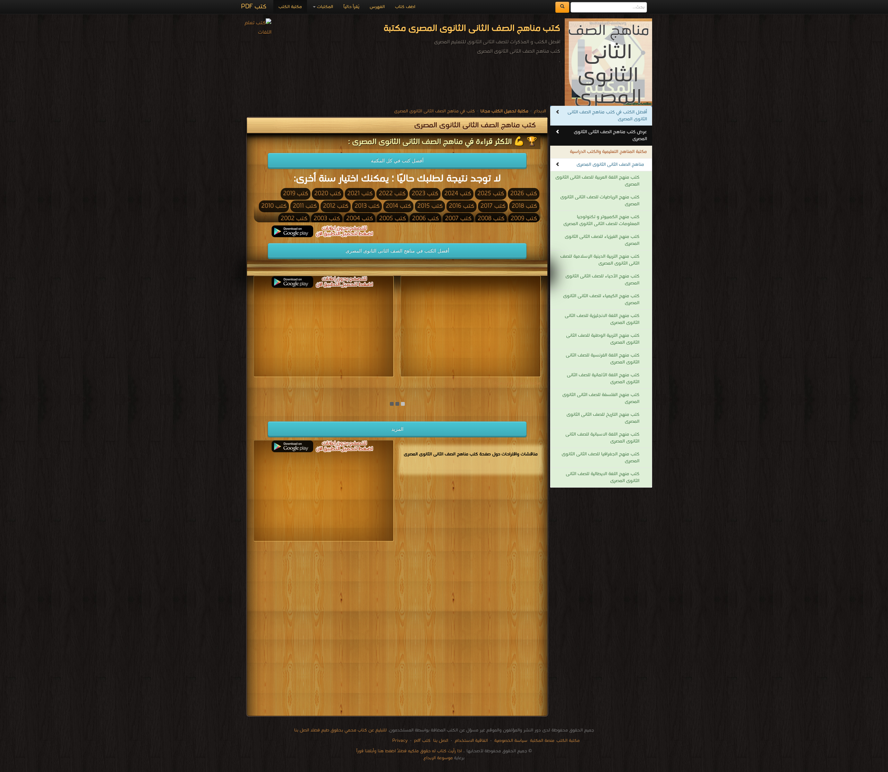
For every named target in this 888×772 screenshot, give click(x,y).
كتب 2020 (327, 193)
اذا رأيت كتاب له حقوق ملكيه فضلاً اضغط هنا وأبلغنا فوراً (409, 751)
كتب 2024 (457, 193)
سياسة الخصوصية (510, 741)
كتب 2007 (458, 218)
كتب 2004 (359, 218)
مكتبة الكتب (290, 7)
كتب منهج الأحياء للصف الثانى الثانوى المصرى (602, 280)
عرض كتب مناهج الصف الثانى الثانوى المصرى (610, 135)
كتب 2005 (392, 218)
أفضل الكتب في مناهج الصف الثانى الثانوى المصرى (397, 251)
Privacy (400, 741)
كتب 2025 (490, 193)
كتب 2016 (461, 206)
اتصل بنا (440, 741)
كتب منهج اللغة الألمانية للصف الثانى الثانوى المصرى (603, 378)
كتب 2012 (335, 206)
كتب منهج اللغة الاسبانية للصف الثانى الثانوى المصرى (602, 438)
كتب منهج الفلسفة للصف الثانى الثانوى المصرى (600, 398)
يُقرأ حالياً (351, 7)
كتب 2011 (305, 206)
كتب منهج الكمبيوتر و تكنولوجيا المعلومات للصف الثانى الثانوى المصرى (601, 220)
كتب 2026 (523, 193)
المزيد (397, 429)
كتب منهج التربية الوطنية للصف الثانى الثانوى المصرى (602, 339)
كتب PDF (253, 6)
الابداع (540, 111)
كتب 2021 (360, 193)
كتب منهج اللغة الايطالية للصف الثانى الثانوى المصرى (602, 477)
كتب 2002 (294, 218)
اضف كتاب (405, 7)
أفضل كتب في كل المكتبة (397, 160)
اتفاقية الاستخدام (470, 741)
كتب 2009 (524, 218)
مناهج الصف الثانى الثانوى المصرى (610, 164)
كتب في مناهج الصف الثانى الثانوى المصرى (434, 111)
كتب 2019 (295, 193)
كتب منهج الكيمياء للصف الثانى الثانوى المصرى (601, 299)
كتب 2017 (492, 206)
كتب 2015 (430, 206)
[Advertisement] (397, 630)
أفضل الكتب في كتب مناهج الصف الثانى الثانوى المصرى (607, 115)
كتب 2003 (327, 218)
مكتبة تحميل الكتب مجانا (516, 383)
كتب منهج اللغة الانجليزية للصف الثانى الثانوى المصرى (602, 319)
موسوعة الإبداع (438, 758)
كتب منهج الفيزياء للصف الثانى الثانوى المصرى (602, 240)
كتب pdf (422, 741)
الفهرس (377, 7)
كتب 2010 (274, 206)
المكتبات (324, 7)
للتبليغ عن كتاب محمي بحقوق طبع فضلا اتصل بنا (340, 730)
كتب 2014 (398, 206)
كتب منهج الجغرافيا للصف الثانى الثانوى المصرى (600, 457)
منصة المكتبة (542, 741)
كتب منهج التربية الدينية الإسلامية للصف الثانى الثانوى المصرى (599, 260)
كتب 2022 (392, 193)
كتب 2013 (367, 206)
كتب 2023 (425, 193)
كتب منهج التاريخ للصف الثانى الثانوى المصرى (602, 418)
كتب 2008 (491, 218)
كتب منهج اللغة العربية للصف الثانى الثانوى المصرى (597, 181)
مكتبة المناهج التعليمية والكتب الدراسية (608, 151)
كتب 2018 (524, 206)
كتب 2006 (425, 218)
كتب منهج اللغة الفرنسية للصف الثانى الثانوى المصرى (602, 359)
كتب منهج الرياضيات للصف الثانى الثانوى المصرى (599, 200)
